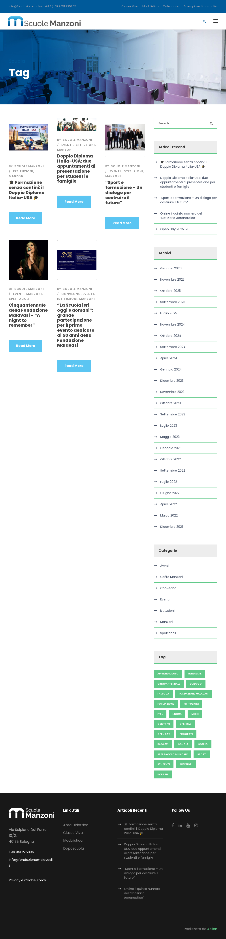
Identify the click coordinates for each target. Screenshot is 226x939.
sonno (203, 744)
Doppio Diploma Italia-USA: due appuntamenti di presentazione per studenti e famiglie (76, 168)
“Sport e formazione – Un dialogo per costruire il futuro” (123, 193)
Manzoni (16, 176)
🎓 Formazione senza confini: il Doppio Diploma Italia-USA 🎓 (27, 190)
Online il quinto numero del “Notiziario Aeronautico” (181, 215)
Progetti (186, 734)
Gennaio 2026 (171, 268)
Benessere (195, 673)
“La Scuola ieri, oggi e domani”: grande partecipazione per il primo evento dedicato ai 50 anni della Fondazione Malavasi (75, 325)
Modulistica (150, 6)
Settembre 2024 (173, 347)
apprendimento (168, 673)
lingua (177, 714)
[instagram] (196, 825)
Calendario (171, 6)
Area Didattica (75, 825)
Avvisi (164, 565)
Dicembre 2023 (172, 380)
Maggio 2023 (170, 437)
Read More (25, 218)
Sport (201, 754)
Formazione (165, 704)
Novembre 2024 (172, 324)
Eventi (67, 145)
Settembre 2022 (172, 470)
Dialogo (196, 683)
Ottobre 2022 (170, 459)
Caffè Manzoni (171, 577)
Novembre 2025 (172, 279)
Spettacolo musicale (172, 754)
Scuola (183, 744)
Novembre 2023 (172, 392)
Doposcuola (73, 848)
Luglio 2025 (168, 313)
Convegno (71, 294)
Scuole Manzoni (29, 166)
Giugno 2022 (169, 493)
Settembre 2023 (172, 414)
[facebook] (173, 825)
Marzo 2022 (169, 515)
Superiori (185, 764)
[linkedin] (180, 825)
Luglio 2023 (168, 425)
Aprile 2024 (168, 358)
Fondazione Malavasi (193, 693)
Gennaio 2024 (171, 369)
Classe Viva (129, 6)
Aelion (212, 928)
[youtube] (188, 825)
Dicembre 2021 (171, 526)
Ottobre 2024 (170, 335)
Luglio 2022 (168, 482)
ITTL (160, 714)
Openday (185, 724)
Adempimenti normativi (200, 6)
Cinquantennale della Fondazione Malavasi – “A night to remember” (28, 315)
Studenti (163, 764)
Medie (195, 714)
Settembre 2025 (172, 302)
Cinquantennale (168, 683)
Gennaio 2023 (170, 448)
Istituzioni (23, 171)
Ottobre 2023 (170, 403)
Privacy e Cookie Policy (27, 880)
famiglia (163, 693)
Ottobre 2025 (170, 291)
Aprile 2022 (168, 504)
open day (163, 734)
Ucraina (163, 774)
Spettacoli (19, 299)
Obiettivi (163, 724)
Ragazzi (162, 744)
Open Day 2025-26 (174, 229)
